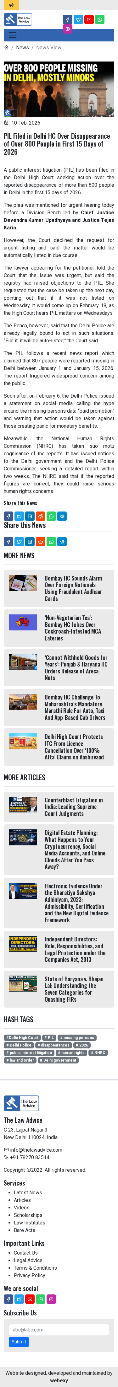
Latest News (28, 1193)
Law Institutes (29, 1223)
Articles (22, 1200)
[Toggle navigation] (12, 35)
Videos (22, 1208)
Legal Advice (28, 1260)
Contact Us (26, 1253)
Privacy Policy (29, 1275)
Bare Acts (24, 1230)
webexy (59, 1381)
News (22, 48)
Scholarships (28, 1215)
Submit (19, 1341)
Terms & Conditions (35, 1268)
